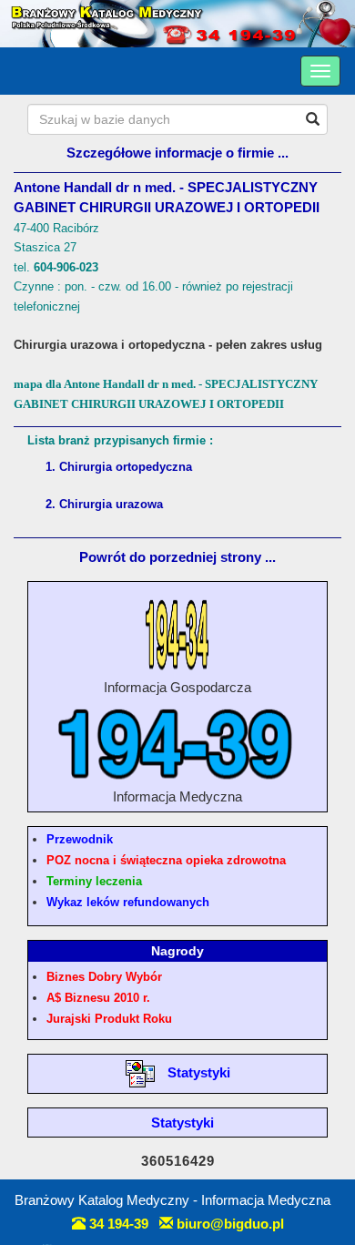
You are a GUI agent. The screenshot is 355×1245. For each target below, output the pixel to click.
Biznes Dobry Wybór (104, 977)
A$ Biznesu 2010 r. (98, 998)
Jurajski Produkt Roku (109, 1019)
